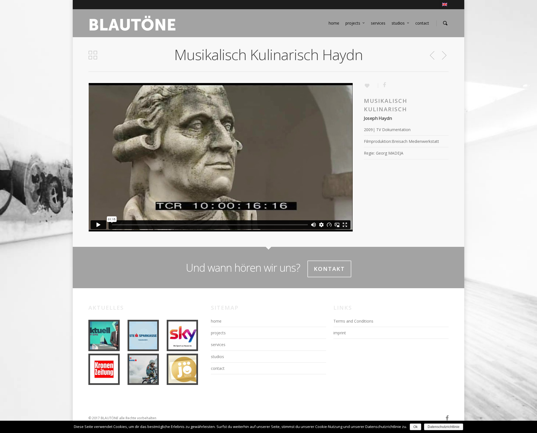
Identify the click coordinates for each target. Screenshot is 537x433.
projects (352, 23)
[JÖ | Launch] (185, 369)
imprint (339, 332)
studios (398, 23)
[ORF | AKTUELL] (106, 335)
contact (422, 23)
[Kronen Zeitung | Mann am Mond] (106, 369)
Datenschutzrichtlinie (444, 427)
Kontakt (329, 269)
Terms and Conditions (353, 321)
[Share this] (382, 85)
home (334, 23)
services (378, 23)
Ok (415, 427)
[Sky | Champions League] (185, 335)
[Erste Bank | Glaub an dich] (146, 335)
